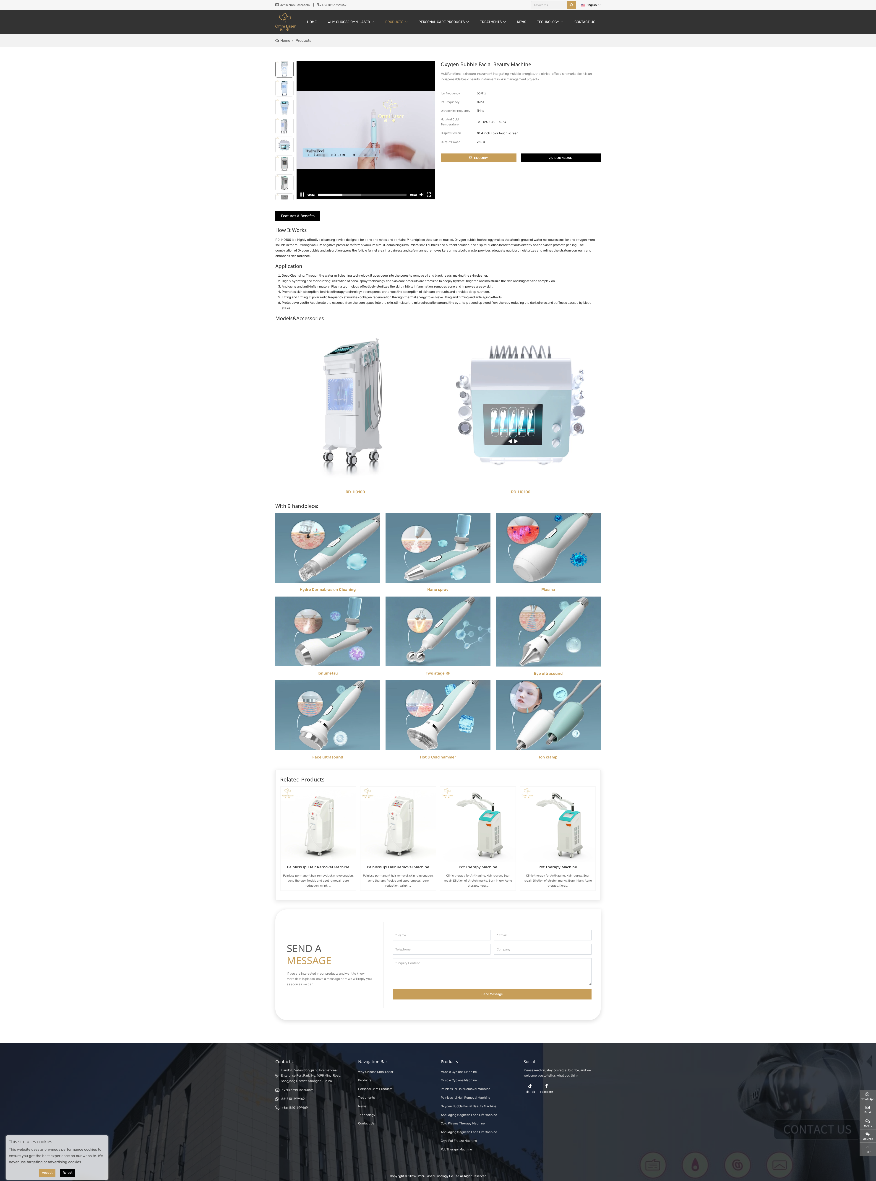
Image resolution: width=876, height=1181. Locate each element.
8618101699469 (293, 1099)
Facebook (546, 1091)
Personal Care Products (442, 22)
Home (312, 22)
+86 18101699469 (334, 5)
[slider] (362, 195)
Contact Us (584, 22)
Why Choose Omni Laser (349, 22)
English (592, 5)
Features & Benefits (298, 216)
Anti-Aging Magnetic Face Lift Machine (469, 1115)
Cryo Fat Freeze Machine (459, 1141)
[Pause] (302, 194)
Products (394, 22)
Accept (47, 1173)
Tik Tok (530, 1091)
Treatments (491, 22)
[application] (366, 130)
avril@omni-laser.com (295, 5)
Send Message (492, 994)
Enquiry (481, 158)
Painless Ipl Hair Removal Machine (318, 867)
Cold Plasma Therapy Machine (463, 1123)
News (521, 22)
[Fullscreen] (429, 194)
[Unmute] (422, 194)
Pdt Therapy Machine (478, 867)
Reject (67, 1173)
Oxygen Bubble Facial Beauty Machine (468, 1106)
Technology (548, 22)
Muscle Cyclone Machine (459, 1072)
